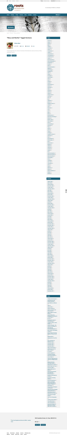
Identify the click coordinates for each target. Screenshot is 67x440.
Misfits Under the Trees (52, 366)
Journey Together (51, 352)
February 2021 (50, 238)
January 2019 (50, 274)
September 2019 (51, 263)
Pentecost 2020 (50, 367)
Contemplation (50, 55)
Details (9, 55)
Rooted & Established (51, 380)
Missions (49, 118)
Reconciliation (50, 138)
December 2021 (50, 223)
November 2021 (50, 225)
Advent (49, 42)
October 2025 (50, 187)
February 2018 (50, 288)
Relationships (50, 139)
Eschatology (50, 69)
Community (50, 50)
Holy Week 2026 (50, 346)
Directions (43, 424)
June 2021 (49, 232)
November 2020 (50, 242)
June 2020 (49, 250)
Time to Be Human (51, 402)
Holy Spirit (49, 87)
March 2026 (50, 182)
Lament (49, 104)
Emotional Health (51, 66)
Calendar (30, 14)
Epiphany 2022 (50, 336)
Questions (49, 135)
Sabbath (28, 46)
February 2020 (50, 255)
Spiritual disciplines (51, 153)
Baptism (8, 434)
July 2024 (49, 201)
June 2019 (49, 267)
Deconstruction (50, 59)
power (49, 129)
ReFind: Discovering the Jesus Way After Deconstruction (52, 372)
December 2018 (50, 276)
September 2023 (51, 207)
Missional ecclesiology (52, 116)
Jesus (48, 97)
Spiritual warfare (51, 156)
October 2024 (50, 197)
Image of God (50, 94)
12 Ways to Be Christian (52, 298)
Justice (49, 102)
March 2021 (50, 236)
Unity (49, 164)
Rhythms (49, 144)
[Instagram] (37, 421)
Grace (49, 78)
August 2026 (50, 181)
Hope (49, 88)
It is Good (49, 351)
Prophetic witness (51, 134)
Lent (48, 106)
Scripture (49, 148)
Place (49, 126)
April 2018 (49, 286)
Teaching (49, 160)
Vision (49, 166)
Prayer (49, 131)
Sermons (21, 14)
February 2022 (50, 220)
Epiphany (49, 68)
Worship (49, 173)
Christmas (49, 48)
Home (10, 0)
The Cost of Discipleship (52, 397)
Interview (49, 96)
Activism (49, 40)
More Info (37, 424)
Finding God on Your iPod (52, 337)
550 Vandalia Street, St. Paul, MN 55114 (45, 418)
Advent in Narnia (51, 308)
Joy (48, 99)
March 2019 (50, 272)
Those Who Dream (51, 401)
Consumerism (50, 53)
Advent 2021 (50, 306)
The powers (50, 163)
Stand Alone (50, 385)
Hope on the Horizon (51, 347)
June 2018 (49, 283)
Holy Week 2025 (50, 344)
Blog (25, 14)
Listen (14, 55)
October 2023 (50, 206)
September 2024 (51, 199)
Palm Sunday (50, 121)
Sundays (12, 14)
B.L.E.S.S (49, 318)
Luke (34, 46)
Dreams (49, 64)
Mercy (49, 113)
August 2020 (50, 247)
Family (49, 74)
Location (13, 0)
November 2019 (50, 260)
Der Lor (22, 46)
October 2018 (50, 279)
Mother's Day (50, 119)
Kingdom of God (51, 103)
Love (48, 110)
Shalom (49, 150)
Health (49, 83)
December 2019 (50, 258)
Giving (17, 14)
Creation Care (50, 56)
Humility (49, 90)
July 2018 (49, 282)
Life (48, 109)
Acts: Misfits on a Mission (52, 302)
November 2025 (50, 185)
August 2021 (50, 229)
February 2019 (50, 273)
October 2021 (50, 226)
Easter (49, 65)
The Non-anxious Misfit (52, 399)
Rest (48, 141)
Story (49, 158)
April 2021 (49, 235)
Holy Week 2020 (50, 343)
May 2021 (49, 234)
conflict (49, 52)
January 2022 (50, 222)
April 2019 (49, 270)
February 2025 (50, 193)
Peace (49, 122)
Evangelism (50, 71)
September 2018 (51, 280)
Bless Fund (17, 434)
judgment (49, 100)
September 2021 (51, 228)
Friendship (49, 75)
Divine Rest (17, 43)
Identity (49, 91)
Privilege (49, 132)
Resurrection (50, 142)
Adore (49, 305)
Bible (48, 45)
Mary (48, 112)
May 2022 (49, 218)
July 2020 (49, 248)
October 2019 (50, 261)
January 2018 (50, 289)
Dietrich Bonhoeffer (51, 61)
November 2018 (50, 277)
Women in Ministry (51, 170)
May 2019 (49, 269)
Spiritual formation (51, 154)
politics (49, 128)
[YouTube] (56, 14)
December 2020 (50, 241)
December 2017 (50, 291)
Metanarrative (50, 115)
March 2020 (50, 254)
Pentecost (49, 125)
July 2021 (49, 231)
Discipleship (50, 62)
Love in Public (50, 356)
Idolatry (49, 93)
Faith (48, 72)
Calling (49, 46)
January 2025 (50, 194)
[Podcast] (59, 14)
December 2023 (50, 204)
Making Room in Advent (52, 364)
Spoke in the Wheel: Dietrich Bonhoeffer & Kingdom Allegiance (52, 382)
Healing (49, 81)
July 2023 (49, 209)
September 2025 (51, 188)
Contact (17, 0)
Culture (49, 58)
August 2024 (50, 200)
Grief (49, 80)
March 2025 (50, 191)
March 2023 (50, 212)
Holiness (49, 85)
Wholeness (50, 167)
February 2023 (50, 213)
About (8, 14)
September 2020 (51, 245)
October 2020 (50, 244)
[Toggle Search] (7, 1)
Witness (49, 169)
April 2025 (49, 190)
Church (49, 49)
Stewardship (50, 157)
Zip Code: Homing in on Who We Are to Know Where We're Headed (52, 405)
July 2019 (49, 266)
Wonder (49, 172)
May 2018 (49, 285)
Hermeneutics (50, 84)
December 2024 (50, 196)
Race (48, 137)
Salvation (49, 147)
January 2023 (50, 215)
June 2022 (49, 216)
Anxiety (49, 43)
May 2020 (49, 251)
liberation (49, 107)
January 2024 (50, 203)
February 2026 (50, 184)
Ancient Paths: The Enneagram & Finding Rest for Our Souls (52, 316)
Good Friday (50, 77)
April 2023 (49, 210)
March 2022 (50, 219)
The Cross (49, 161)
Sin (48, 151)
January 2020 (50, 257)
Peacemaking (50, 123)
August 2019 (50, 264)
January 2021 (50, 239)
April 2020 (49, 253)
